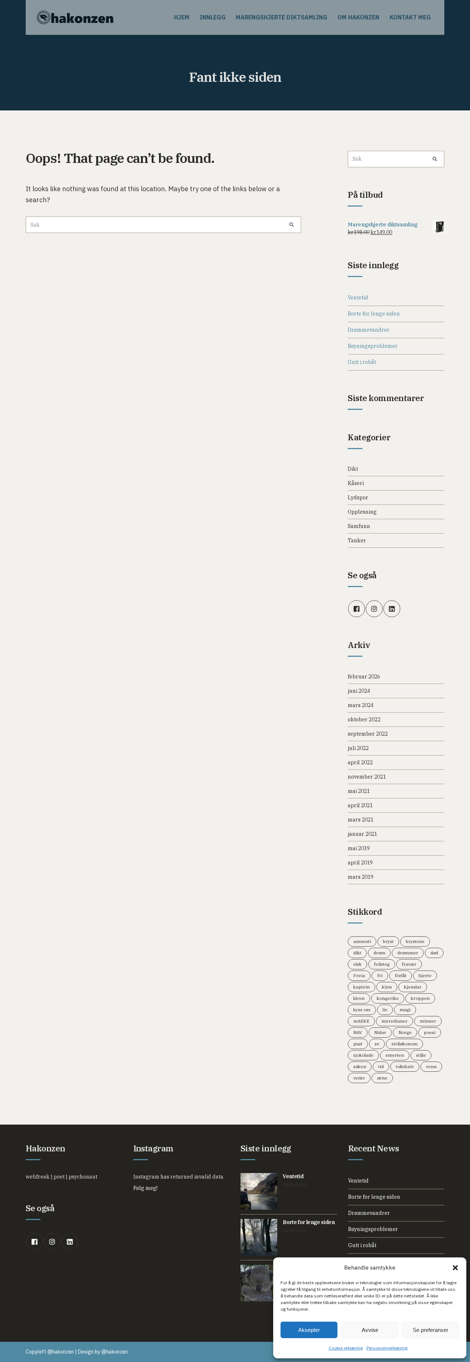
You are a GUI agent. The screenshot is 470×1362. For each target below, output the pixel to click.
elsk (357, 964)
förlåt (400, 975)
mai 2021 (359, 791)
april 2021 (360, 805)
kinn (387, 987)
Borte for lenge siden (374, 313)
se (377, 1043)
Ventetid (358, 297)
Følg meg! (145, 1188)
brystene (415, 941)
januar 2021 (362, 834)
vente (359, 1078)
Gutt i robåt (362, 362)
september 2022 (368, 734)
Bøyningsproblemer (373, 346)
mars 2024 (360, 705)
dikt (357, 952)
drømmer (407, 952)
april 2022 (360, 762)
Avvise (370, 1330)
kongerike (388, 998)
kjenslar (413, 987)
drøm (379, 952)
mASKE (361, 1021)
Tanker (357, 540)
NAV (357, 1032)
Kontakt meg (410, 17)
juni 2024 (359, 691)
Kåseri (356, 483)
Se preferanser (430, 1330)
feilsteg (382, 964)
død (434, 952)
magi (405, 1009)
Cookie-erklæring (346, 1348)
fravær (409, 964)
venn (431, 1066)
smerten (395, 1055)
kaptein (361, 987)
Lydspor (358, 497)
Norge (405, 1032)
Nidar (380, 1032)
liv (385, 1009)
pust (357, 1043)
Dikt (353, 469)
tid (381, 1066)
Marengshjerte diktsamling (281, 17)
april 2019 (360, 862)
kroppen (420, 998)
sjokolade (363, 1055)
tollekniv (405, 1066)
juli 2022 (358, 748)
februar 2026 (364, 676)
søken (359, 1066)
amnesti (362, 941)
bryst (388, 941)
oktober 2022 (364, 719)
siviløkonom (404, 1043)
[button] (455, 1267)
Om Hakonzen (358, 17)
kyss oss (361, 1009)
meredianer (395, 1021)
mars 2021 (360, 819)
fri (380, 975)
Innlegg (212, 17)
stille (421, 1055)
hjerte (425, 975)
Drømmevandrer (369, 330)
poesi (429, 1032)
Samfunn (359, 526)
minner (428, 1021)
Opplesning (362, 512)
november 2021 (367, 776)
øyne (382, 1078)
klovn (359, 998)
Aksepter (309, 1330)
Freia (359, 975)
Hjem (181, 17)
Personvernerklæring (387, 1348)
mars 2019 (360, 877)
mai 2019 (359, 848)
